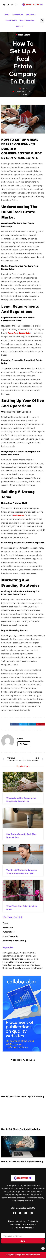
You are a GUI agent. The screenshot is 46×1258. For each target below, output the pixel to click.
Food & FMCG (11, 20)
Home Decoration (27, 20)
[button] (42, 20)
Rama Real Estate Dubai (19, 333)
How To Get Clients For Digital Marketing (20, 1129)
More (18, 26)
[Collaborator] (22, 1051)
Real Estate (31, 15)
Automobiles (17, 15)
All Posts (24, 744)
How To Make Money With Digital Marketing (22, 1161)
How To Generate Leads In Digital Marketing (22, 1096)
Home (6, 15)
